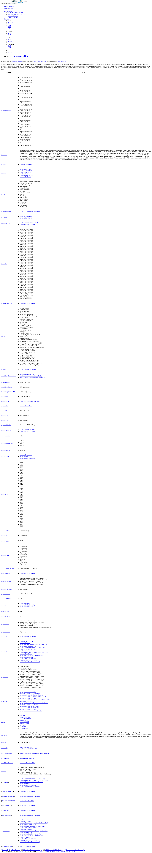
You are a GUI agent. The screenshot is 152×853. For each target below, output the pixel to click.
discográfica (6, 430)
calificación (6, 425)
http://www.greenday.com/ (27, 374)
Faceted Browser (9, 6)
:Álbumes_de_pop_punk (29, 706)
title (3, 336)
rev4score (5, 611)
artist (3, 164)
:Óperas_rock (26, 701)
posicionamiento (7, 568)
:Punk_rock (25, 177)
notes (3, 194)
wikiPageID (5, 382)
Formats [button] (6, 19)
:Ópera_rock (26, 170)
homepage (5, 758)
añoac (4, 415)
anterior (5, 401)
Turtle (9, 25)
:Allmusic (25, 603)
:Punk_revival (26, 175)
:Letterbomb (26, 654)
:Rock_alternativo (27, 174)
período (5, 555)
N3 (9, 23)
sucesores (5, 632)
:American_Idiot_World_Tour (30, 834)
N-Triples (10, 22)
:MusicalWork (24, 728)
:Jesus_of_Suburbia (28, 658)
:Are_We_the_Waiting (28, 649)
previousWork (6, 211)
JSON (9, 27)
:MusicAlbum (25, 718)
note (4, 535)
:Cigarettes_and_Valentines (30, 211)
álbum (6, 831)
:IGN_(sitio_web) (27, 605)
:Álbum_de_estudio (28, 369)
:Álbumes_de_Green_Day (30, 693)
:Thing (22, 715)
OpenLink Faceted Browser (15, 12)
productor (5, 594)
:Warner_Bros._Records (29, 222)
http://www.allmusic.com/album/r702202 (31, 376)
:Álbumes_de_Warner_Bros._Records (33, 696)
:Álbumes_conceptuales (29, 704)
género (5, 456)
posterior (5, 573)
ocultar (5, 541)
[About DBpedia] (14, 3)
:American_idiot (27, 801)
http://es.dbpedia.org (40, 61)
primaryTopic (7, 846)
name (3, 771)
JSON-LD (11, 52)
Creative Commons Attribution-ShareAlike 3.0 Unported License (57, 851)
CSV (9, 50)
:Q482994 (24, 723)
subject (4, 701)
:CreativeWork (25, 717)
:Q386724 (24, 722)
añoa (4, 410)
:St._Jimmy (25, 643)
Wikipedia (21, 851)
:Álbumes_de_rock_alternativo (31, 711)
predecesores (6, 589)
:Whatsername (26, 651)
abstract (4, 155)
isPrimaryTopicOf (7, 763)
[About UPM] (23, 3)
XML (9, 28)
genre (3, 173)
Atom (9, 33)
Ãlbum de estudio (17, 61)
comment (4, 735)
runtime (4, 264)
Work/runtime (6, 110)
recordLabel (5, 223)
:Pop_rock (25, 169)
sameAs (4, 748)
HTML (10, 41)
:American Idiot (26, 747)
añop (4, 420)
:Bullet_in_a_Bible (27, 303)
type (3, 369)
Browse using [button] (8, 11)
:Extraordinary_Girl (28, 646)
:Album (23, 726)
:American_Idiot (27, 763)
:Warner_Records (27, 429)
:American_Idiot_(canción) (30, 662)
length (4, 494)
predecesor (6, 581)
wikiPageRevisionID (8, 391)
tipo (4, 636)
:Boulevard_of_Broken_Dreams (31, 655)
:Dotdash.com (26, 606)
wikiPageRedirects (8, 800)
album (5, 782)
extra (5, 810)
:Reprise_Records (27, 224)
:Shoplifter (25, 783)
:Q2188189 (25, 720)
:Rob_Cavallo (26, 218)
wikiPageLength (6, 387)
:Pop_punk (25, 172)
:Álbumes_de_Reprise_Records (31, 695)
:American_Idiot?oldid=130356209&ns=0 (34, 753)
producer (4, 217)
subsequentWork (6, 303)
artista (4, 406)
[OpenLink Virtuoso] (10, 850)
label (3, 742)
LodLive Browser (13, 16)
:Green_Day (26, 164)
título (4, 677)
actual (4, 396)
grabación (5, 450)
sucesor (5, 624)
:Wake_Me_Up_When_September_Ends (34, 652)
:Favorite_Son (26, 657)
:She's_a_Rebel (26, 641)
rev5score (5, 616)
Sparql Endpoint (8, 8)
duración (5, 436)
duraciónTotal (6, 443)
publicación (6, 598)
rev (4, 605)
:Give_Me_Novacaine (28, 660)
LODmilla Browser (13, 17)
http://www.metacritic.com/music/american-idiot (33, 377)
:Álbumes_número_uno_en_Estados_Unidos (35, 699)
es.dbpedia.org (62, 61)
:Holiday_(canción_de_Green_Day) (32, 647)
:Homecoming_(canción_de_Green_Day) (34, 644)
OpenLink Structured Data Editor (17, 14)
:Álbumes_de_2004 (28, 692)
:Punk (24, 456)
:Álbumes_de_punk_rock (29, 707)
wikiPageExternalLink (8, 376)
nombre (5, 530)
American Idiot (19, 56)
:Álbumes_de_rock (28, 709)
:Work (22, 725)
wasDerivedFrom (7, 753)
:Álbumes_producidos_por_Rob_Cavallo (34, 703)
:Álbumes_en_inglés (28, 698)
